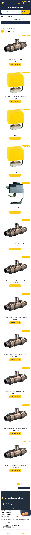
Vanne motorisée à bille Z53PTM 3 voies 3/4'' (15, 465)
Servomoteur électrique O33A (16, 207)
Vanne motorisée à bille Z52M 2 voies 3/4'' (15, 244)
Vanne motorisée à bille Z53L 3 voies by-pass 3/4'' (15, 317)
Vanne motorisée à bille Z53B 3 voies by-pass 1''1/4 (15, 428)
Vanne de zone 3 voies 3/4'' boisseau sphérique (15, 170)
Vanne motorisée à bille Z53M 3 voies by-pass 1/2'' (15, 354)
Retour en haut (24, 488)
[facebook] (3, 504)
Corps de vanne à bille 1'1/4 (15, 59)
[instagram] (7, 504)
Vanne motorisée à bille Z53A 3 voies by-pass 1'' (15, 391)
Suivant (11, 31)
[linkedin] (12, 504)
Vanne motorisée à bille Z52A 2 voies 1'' (15, 280)
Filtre (15, 22)
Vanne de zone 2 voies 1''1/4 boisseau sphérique (16, 96)
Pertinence (21, 19)
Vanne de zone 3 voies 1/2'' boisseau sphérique (15, 133)
